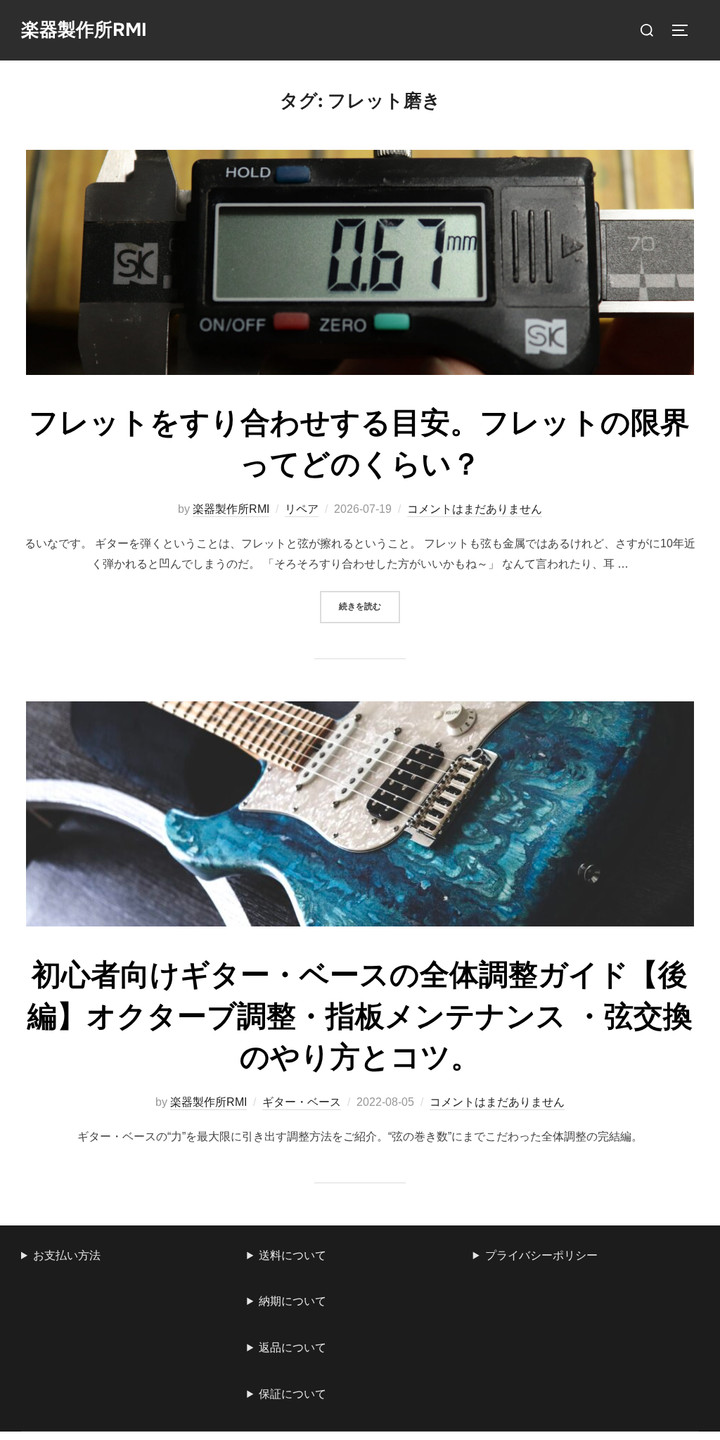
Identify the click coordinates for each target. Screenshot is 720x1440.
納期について (292, 1301)
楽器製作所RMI (84, 30)
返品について (292, 1347)
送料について (292, 1255)
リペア (302, 509)
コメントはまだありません (474, 509)
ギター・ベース (301, 1102)
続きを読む (369, 606)
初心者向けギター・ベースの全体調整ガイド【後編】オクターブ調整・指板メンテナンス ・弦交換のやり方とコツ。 (360, 1016)
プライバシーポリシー (541, 1255)
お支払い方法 (67, 1255)
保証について (292, 1394)
